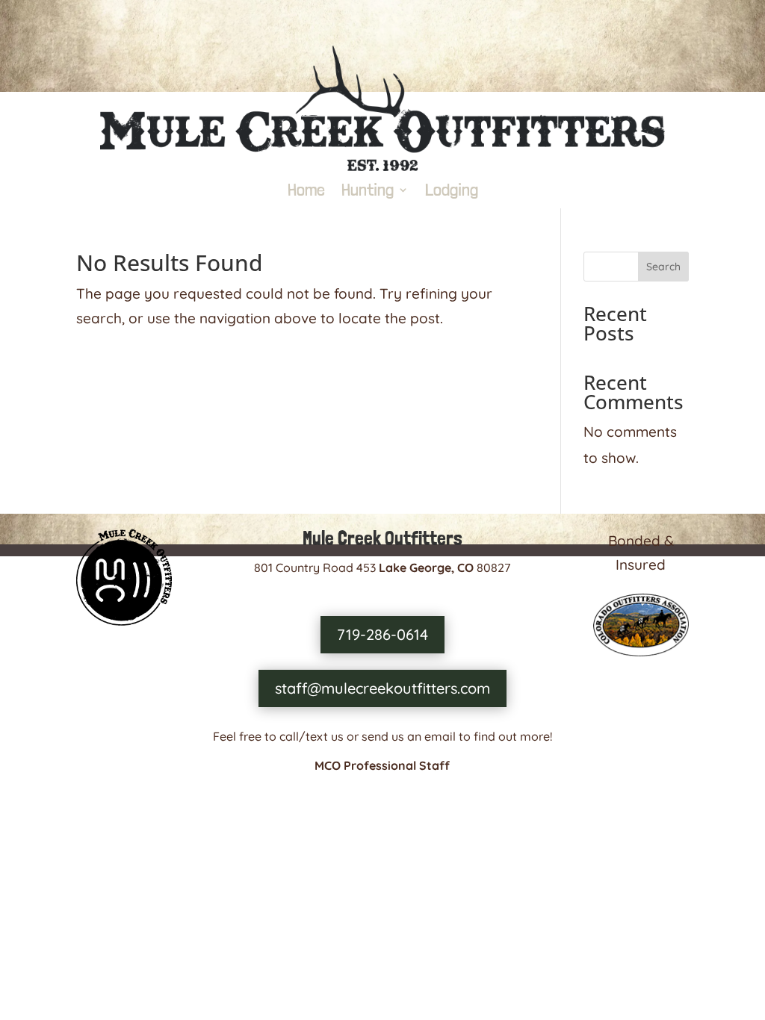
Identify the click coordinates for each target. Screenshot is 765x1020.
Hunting (367, 192)
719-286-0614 (382, 634)
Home (306, 192)
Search (663, 266)
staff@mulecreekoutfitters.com (382, 688)
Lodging (451, 192)
